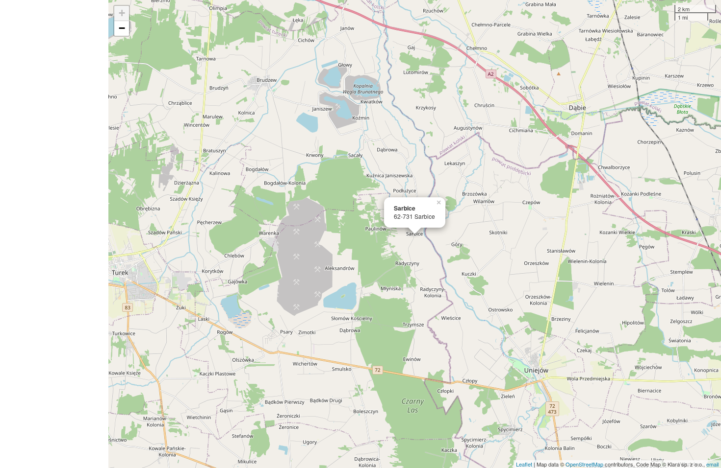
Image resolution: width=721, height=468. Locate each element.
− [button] (122, 28)
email (712, 464)
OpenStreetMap (584, 464)
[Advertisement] (54, 234)
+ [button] (122, 13)
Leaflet (524, 464)
